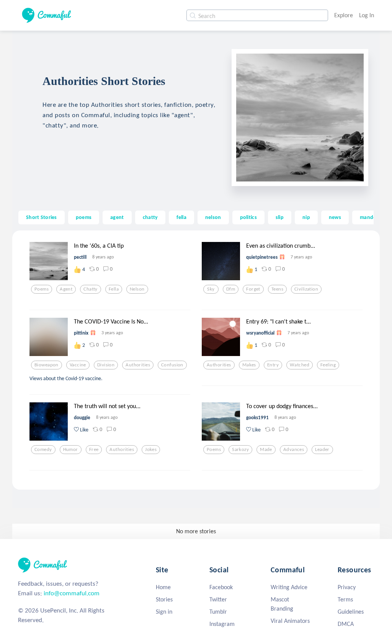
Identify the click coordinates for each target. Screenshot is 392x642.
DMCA (346, 623)
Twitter (218, 599)
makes (249, 365)
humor (70, 449)
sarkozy (240, 449)
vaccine (78, 365)
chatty (150, 217)
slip (280, 217)
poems (83, 217)
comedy (43, 449)
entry (273, 365)
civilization (306, 289)
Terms (345, 599)
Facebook (221, 587)
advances (293, 449)
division (105, 365)
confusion (172, 365)
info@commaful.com (72, 593)
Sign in (164, 611)
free (94, 449)
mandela (370, 217)
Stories (164, 599)
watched (299, 365)
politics (248, 217)
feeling (328, 365)
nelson (213, 217)
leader (322, 449)
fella (181, 217)
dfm (230, 289)
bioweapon (46, 365)
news (335, 217)
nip (306, 217)
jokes (151, 449)
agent (117, 217)
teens (277, 289)
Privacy (347, 587)
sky (210, 289)
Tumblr (218, 611)
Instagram (222, 623)
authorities (138, 365)
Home (163, 587)
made (266, 449)
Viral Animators (290, 620)
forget (253, 289)
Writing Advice (289, 587)
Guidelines (351, 611)
